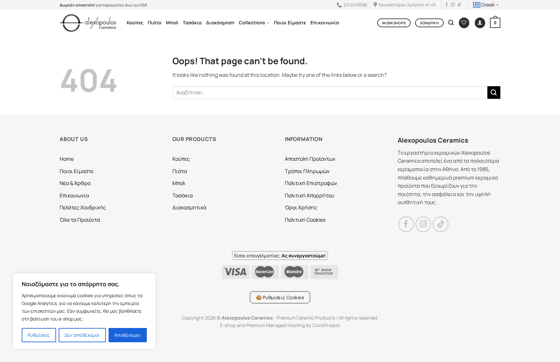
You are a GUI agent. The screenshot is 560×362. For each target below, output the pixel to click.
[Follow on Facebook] (447, 5)
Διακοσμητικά (189, 207)
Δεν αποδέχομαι (82, 335)
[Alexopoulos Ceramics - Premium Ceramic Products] (88, 23)
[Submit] (493, 92)
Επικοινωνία (324, 22)
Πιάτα (154, 22)
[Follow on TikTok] (459, 5)
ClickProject (326, 325)
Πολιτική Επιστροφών (311, 183)
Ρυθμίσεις (39, 335)
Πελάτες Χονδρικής (83, 207)
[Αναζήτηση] (451, 22)
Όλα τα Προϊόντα (80, 219)
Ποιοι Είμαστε (290, 22)
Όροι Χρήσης (301, 207)
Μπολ (172, 22)
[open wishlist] (464, 23)
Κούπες (135, 22)
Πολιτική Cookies (305, 219)
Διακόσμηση (220, 22)
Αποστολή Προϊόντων (310, 158)
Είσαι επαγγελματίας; (280, 255)
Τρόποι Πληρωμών (307, 171)
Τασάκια (192, 22)
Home (67, 158)
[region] (84, 311)
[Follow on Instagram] (453, 5)
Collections (252, 22)
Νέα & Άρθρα (75, 183)
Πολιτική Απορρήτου (309, 195)
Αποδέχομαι (127, 335)
